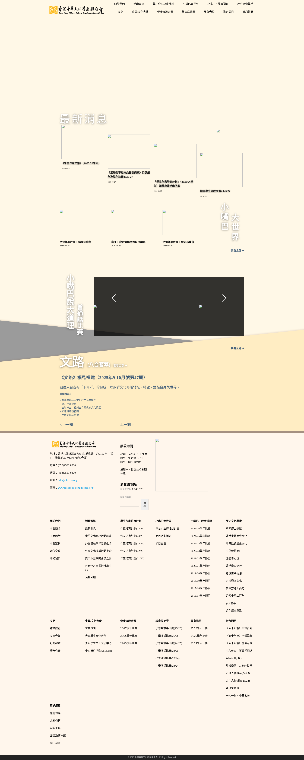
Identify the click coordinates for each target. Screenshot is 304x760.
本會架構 (55, 543)
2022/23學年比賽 (200, 550)
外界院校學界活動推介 (98, 543)
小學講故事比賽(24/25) (169, 643)
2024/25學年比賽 (200, 536)
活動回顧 (90, 577)
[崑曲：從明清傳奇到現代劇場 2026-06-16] (134, 222)
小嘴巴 (224, 217)
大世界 (234, 227)
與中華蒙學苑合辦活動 (98, 558)
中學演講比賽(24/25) (167, 650)
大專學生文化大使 (95, 635)
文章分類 (55, 635)
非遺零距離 (232, 558)
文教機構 (55, 720)
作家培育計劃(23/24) (132, 543)
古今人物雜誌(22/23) (238, 673)
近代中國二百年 (235, 595)
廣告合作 (55, 650)
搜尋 (144, 504)
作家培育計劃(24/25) (132, 536)
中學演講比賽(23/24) (167, 665)
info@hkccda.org (67, 480)
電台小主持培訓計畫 (167, 528)
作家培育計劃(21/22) (132, 558)
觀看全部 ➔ (237, 250)
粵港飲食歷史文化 (236, 543)
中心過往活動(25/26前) (98, 650)
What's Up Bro (234, 658)
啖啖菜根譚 (232, 688)
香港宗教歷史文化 (236, 536)
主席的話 (55, 536)
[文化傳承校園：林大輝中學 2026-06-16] (83, 222)
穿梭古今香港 (234, 573)
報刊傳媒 (55, 713)
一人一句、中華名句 (238, 695)
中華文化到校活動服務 (98, 536)
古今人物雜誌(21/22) (238, 680)
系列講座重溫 (234, 610)
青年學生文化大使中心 (98, 643)
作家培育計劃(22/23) (132, 550)
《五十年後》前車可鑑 (239, 643)
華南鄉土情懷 (234, 528)
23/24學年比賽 (199, 643)
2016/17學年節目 (200, 595)
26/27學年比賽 (128, 628)
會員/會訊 (90, 628)
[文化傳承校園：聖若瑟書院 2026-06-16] (186, 222)
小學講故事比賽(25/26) (169, 628)
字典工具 (55, 728)
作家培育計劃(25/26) (132, 528)
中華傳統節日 (234, 550)
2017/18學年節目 (200, 588)
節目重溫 (161, 543)
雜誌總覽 (55, 628)
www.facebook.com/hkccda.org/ (76, 487)
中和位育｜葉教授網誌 (239, 650)
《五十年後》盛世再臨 (239, 628)
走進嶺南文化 (234, 580)
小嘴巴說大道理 (69, 301)
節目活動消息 (163, 536)
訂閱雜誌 (55, 643)
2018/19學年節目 (200, 580)
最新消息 (90, 528)
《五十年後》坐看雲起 (239, 635)
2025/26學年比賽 (200, 528)
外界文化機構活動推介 (98, 550)
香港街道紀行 (234, 565)
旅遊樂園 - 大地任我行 (239, 665)
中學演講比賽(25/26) (167, 635)
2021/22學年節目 (200, 558)
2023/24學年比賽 (200, 543)
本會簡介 (55, 528)
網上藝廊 (55, 743)
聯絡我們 (55, 558)
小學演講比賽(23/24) (167, 658)
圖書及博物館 (58, 735)
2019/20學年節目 (200, 573)
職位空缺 (55, 550)
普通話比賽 (79, 319)
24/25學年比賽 (128, 643)
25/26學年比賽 (128, 635)
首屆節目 (231, 603)
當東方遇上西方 (235, 588)
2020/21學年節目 (200, 565)
